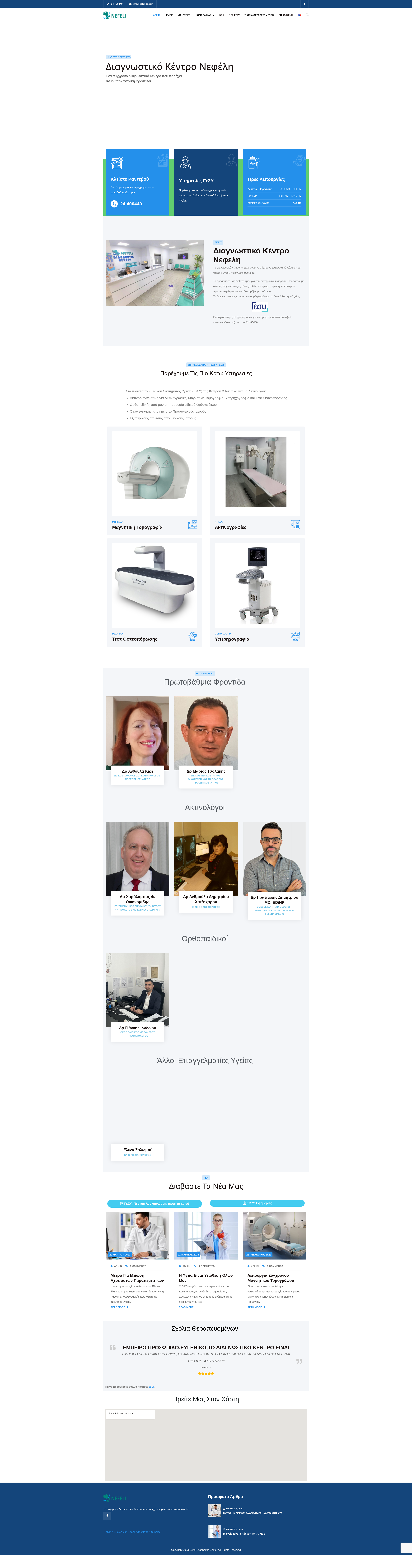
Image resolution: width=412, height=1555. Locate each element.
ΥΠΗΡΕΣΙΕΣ (184, 15)
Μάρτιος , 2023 (234, 1502)
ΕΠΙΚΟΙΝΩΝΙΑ (286, 15)
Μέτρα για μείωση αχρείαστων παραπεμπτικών (252, 1506)
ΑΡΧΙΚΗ (157, 15)
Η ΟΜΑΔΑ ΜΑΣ (203, 15)
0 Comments (137, 1266)
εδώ (151, 1380)
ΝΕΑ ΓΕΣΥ (234, 15)
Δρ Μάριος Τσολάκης (206, 771)
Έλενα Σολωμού (137, 1150)
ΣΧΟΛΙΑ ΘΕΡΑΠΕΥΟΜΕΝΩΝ (259, 15)
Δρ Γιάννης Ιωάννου (137, 1028)
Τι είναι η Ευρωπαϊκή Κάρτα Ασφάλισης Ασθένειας (131, 1525)
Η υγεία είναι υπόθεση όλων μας (244, 1526)
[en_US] (299, 15)
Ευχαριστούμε (206, 1347)
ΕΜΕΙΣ (169, 15)
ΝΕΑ (221, 15)
